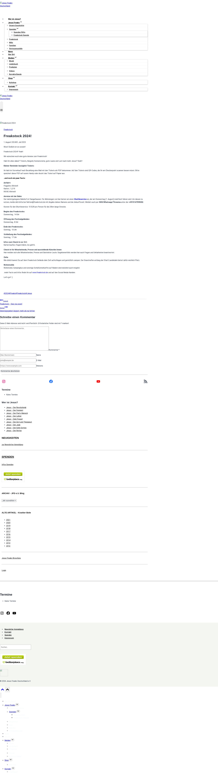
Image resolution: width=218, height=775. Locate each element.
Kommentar (54, 350)
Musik (11, 61)
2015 (8, 537)
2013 (8, 543)
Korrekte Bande (15, 74)
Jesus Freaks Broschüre (11, 558)
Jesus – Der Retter (14, 431)
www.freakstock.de (40, 272)
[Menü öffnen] (1, 106)
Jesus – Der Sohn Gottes (16, 428)
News (10, 52)
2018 (8, 528)
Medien (7, 740)
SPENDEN (8, 456)
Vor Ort (11, 54)
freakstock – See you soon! (11, 302)
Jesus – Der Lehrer (13, 416)
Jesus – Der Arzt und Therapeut (19, 422)
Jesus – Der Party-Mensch (17, 413)
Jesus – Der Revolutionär (16, 407)
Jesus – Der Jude (13, 425)
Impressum (13, 89)
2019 (8, 526)
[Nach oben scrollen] (2, 690)
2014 (8, 540)
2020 (8, 523)
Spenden (12, 712)
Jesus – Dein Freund (14, 419)
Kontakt (8, 769)
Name (38, 355)
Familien (12, 45)
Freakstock (8, 130)
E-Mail (38, 360)
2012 (8, 546)
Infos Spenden (7, 465)
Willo (11, 43)
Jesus (29, 293)
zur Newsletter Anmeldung (12, 445)
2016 (8, 534)
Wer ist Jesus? (14, 19)
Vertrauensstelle (15, 49)
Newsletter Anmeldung (14, 629)
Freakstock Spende (21, 35)
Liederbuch (13, 64)
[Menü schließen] (1, 695)
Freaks (12, 293)
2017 (8, 531)
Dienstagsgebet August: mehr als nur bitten (17, 309)
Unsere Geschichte (16, 26)
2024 (6, 293)
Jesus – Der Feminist (14, 410)
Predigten (13, 67)
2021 (8, 520)
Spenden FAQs (19, 32)
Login (4, 570)
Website (39, 366)
